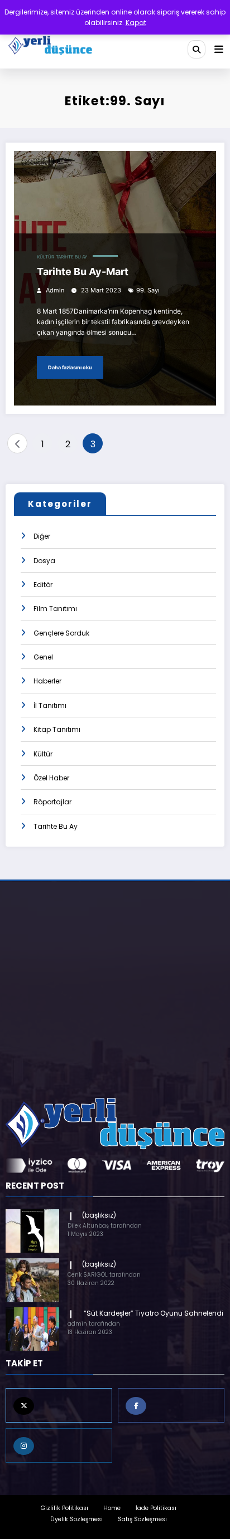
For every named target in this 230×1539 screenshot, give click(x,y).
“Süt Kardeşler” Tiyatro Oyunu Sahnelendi (152, 1313)
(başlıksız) (99, 1215)
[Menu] (219, 50)
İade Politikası (156, 1508)
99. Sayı (148, 290)
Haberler (47, 681)
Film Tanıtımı (55, 608)
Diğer (41, 536)
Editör (42, 584)
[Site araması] (196, 49)
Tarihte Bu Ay (71, 257)
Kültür (45, 257)
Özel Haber (51, 778)
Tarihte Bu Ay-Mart (82, 271)
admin (55, 290)
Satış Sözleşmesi (142, 1519)
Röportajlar (52, 802)
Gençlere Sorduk (61, 633)
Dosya (44, 560)
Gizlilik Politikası (64, 1508)
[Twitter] (59, 1405)
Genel (43, 657)
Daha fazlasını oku (70, 367)
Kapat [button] (136, 22)
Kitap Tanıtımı (56, 729)
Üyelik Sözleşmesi (76, 1519)
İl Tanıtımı (49, 705)
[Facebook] (171, 1405)
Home (112, 1508)
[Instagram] (59, 1445)
